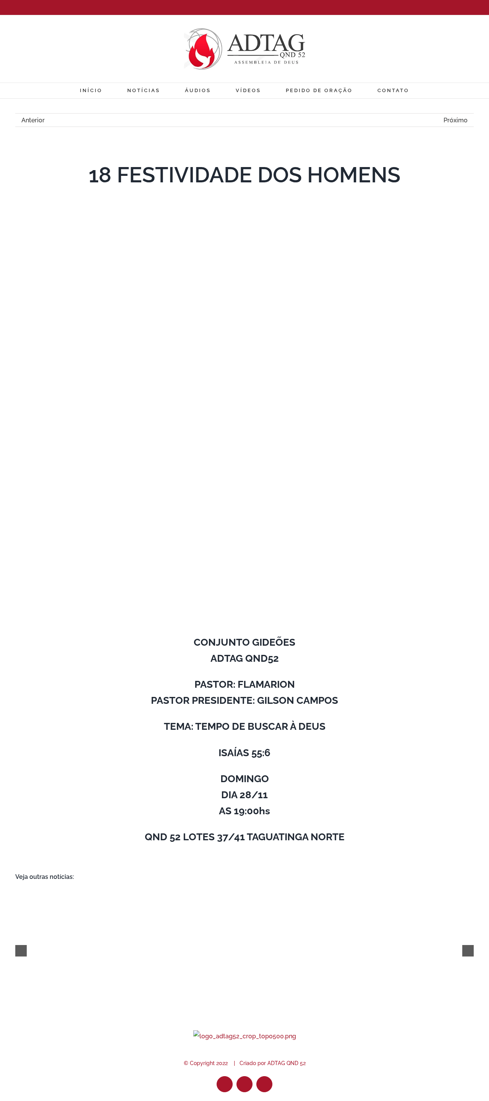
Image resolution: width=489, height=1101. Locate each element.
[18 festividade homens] (244, 222)
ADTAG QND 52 (286, 1063)
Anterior (33, 120)
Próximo (456, 120)
